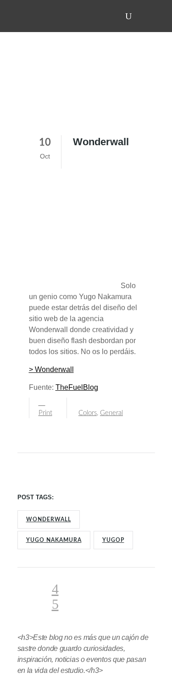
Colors (87, 413)
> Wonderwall (51, 369)
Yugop (113, 540)
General (111, 413)
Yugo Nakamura (54, 540)
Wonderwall (48, 519)
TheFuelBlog (76, 387)
